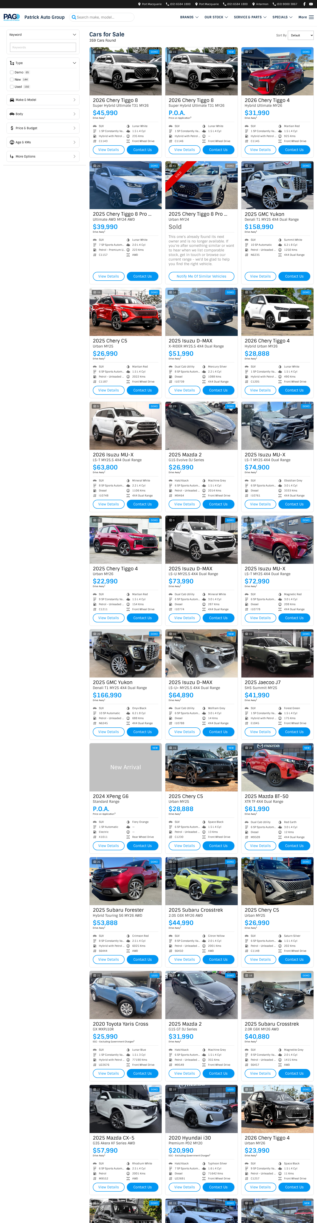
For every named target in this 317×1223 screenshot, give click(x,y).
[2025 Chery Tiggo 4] (126, 540)
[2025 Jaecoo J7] (277, 653)
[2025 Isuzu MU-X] (277, 426)
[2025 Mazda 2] (201, 426)
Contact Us (142, 149)
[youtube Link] (311, 4)
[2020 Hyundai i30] (201, 1109)
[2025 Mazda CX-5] (126, 1109)
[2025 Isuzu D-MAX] (201, 312)
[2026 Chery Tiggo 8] (126, 71)
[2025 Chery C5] (126, 312)
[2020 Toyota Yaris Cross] (126, 995)
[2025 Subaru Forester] (126, 881)
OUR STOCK (214, 17)
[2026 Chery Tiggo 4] (277, 71)
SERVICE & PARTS (248, 17)
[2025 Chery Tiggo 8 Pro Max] (126, 185)
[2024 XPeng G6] (126, 767)
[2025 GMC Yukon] (277, 185)
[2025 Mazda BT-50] (277, 767)
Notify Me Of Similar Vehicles (201, 276)
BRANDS (186, 17)
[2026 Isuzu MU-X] (126, 426)
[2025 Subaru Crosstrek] (201, 881)
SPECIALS (280, 17)
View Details (108, 149)
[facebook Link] (304, 4)
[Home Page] (11, 17)
